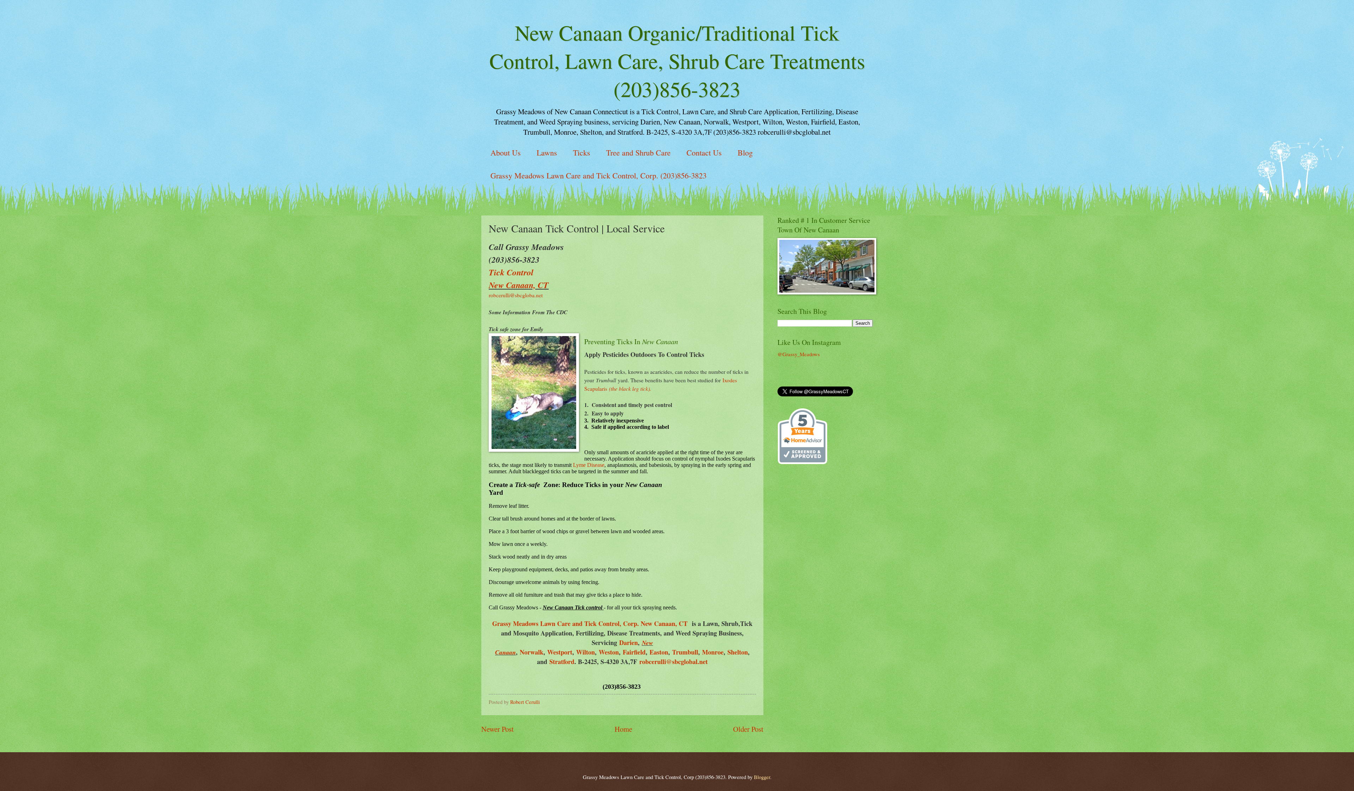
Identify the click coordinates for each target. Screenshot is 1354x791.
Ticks (581, 152)
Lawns (547, 152)
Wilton (585, 652)
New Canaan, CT (519, 285)
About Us (505, 152)
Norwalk (531, 652)
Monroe (713, 652)
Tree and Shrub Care (638, 152)
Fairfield (634, 652)
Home (623, 729)
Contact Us (704, 152)
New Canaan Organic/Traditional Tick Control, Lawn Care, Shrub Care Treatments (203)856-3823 (677, 60)
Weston (609, 652)
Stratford (561, 661)
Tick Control (511, 272)
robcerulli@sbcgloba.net (516, 295)
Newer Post (497, 729)
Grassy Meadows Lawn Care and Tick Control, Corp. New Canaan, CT (590, 623)
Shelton (737, 652)
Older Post (748, 729)
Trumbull (685, 652)
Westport (559, 652)
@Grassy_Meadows (798, 354)
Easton (658, 652)
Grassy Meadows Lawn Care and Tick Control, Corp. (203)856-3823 (598, 175)
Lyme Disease (588, 465)
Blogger (762, 776)
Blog (745, 152)
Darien (628, 642)
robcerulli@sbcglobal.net (673, 661)
